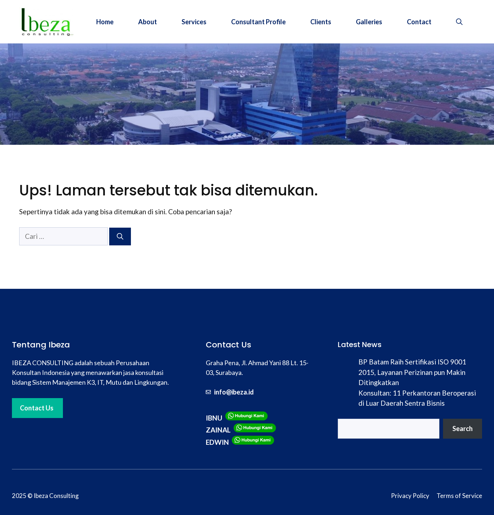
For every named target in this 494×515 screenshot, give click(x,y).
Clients (320, 22)
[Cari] (120, 236)
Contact (419, 22)
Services (194, 22)
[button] (459, 22)
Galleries (369, 22)
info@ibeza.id (234, 392)
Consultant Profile (258, 22)
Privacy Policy (410, 495)
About (147, 22)
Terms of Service (459, 495)
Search (462, 428)
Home (105, 22)
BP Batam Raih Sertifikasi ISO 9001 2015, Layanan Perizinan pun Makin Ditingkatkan (412, 372)
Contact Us (37, 408)
